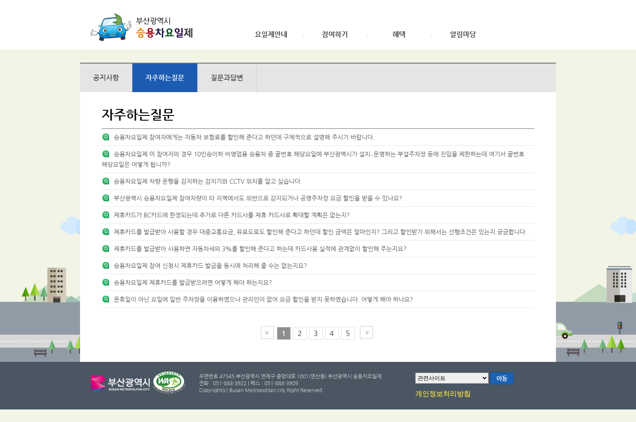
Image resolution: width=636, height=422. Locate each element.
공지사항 (106, 78)
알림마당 (463, 34)
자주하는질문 (164, 78)
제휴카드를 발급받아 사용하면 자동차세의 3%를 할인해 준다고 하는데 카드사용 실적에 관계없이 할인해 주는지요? (260, 248)
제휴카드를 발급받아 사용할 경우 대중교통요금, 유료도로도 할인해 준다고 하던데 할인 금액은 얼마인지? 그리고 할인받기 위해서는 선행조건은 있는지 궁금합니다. (320, 231)
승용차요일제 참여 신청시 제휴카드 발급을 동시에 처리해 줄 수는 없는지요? (210, 265)
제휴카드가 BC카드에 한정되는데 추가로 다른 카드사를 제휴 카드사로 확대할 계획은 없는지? (232, 214)
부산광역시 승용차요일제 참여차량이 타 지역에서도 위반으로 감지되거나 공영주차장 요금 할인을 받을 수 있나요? (258, 198)
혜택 (398, 34)
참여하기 (335, 34)
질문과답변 (227, 78)
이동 (502, 378)
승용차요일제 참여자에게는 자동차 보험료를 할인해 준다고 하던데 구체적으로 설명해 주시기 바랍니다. (244, 137)
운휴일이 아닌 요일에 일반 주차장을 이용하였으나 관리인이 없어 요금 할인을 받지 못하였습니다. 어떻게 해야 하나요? (263, 299)
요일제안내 (271, 34)
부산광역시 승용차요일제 (144, 27)
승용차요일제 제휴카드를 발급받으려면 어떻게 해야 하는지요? (193, 282)
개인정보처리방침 (443, 394)
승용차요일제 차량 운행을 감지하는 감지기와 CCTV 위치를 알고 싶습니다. (208, 181)
